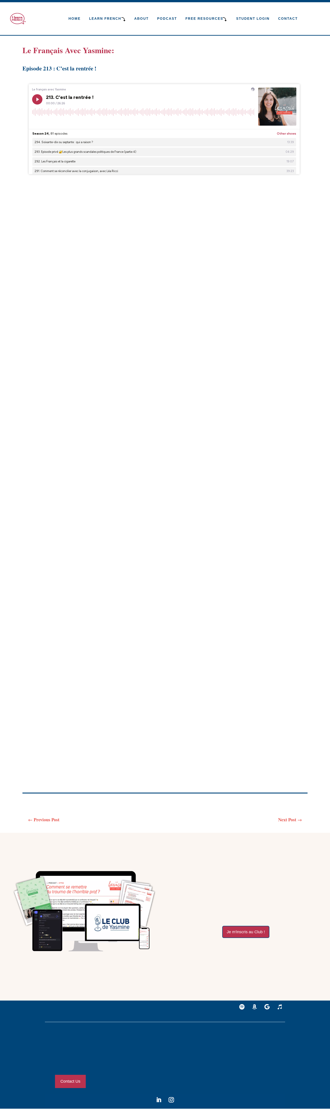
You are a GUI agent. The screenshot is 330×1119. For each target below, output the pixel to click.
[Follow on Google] (267, 1006)
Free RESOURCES (204, 18)
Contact (288, 18)
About (141, 18)
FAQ (248, 1062)
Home (74, 18)
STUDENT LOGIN (253, 18)
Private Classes (174, 1042)
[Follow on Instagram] (171, 1100)
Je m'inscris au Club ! (246, 932)
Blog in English (217, 1042)
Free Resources (216, 1053)
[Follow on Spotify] (242, 1006)
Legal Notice (253, 1042)
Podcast (167, 18)
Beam (118, 768)
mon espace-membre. (279, 946)
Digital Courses (175, 1062)
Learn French (105, 18)
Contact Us (70, 1081)
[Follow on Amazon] (254, 1006)
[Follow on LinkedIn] (158, 1100)
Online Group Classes (178, 1052)
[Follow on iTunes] (279, 1006)
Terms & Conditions (258, 1052)
